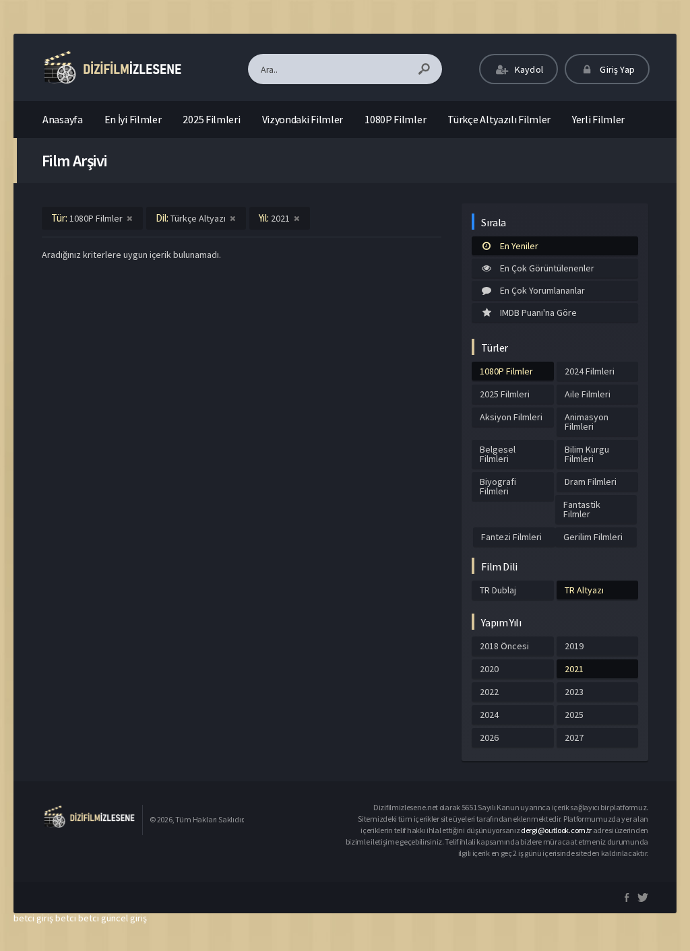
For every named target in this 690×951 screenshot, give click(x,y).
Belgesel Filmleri (497, 454)
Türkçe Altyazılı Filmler (499, 119)
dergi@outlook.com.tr (556, 830)
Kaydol (528, 69)
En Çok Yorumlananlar (542, 290)
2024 (489, 715)
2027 (574, 737)
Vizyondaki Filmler (303, 119)
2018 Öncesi (504, 646)
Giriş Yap (616, 69)
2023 (574, 692)
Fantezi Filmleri (511, 537)
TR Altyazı (584, 590)
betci (65, 918)
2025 (574, 715)
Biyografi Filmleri (498, 486)
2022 (489, 692)
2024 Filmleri (590, 371)
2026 (489, 737)
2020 (489, 669)
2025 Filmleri (211, 119)
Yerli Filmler (598, 119)
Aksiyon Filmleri (511, 417)
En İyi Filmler (133, 119)
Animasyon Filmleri (586, 421)
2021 (574, 669)
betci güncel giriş (112, 918)
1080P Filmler (395, 119)
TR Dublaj (498, 590)
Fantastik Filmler (581, 509)
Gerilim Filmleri (593, 537)
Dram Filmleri (591, 482)
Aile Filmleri (587, 394)
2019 (574, 646)
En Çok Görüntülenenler (547, 268)
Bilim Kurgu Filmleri (587, 454)
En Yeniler (519, 246)
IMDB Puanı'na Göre (538, 312)
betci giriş (33, 918)
